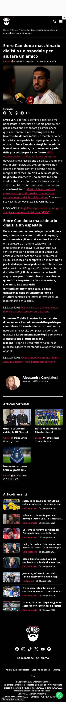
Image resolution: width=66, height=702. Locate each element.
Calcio (6, 61)
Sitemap (57, 669)
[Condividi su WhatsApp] (16, 113)
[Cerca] (54, 21)
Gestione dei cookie (41, 669)
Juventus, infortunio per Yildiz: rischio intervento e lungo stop (40, 575)
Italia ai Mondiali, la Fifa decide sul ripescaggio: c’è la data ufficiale (48, 434)
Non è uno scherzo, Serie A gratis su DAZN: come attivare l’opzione (16, 471)
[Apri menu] (61, 21)
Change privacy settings (12, 699)
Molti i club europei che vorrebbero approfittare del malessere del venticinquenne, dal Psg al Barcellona (29, 193)
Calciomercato (29, 508)
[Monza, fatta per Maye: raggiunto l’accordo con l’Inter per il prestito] (11, 606)
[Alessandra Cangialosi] (13, 383)
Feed (33, 676)
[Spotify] (49, 649)
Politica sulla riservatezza (17, 669)
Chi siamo (42, 658)
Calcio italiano (29, 551)
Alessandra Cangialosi (40, 377)
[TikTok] (30, 649)
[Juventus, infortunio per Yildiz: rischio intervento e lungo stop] (11, 577)
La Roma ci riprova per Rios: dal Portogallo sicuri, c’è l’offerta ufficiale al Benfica (40, 533)
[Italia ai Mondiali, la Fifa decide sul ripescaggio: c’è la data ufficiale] (49, 417)
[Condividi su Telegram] (22, 113)
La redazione (25, 658)
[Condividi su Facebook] (4, 113)
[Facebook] (17, 649)
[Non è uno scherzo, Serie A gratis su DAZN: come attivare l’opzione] (17, 455)
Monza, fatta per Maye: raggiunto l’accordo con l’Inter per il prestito (42, 604)
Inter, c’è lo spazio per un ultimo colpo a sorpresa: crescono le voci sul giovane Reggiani (41, 504)
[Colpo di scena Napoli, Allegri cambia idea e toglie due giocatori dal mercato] (11, 562)
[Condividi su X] (10, 113)
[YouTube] (43, 649)
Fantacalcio (28, 581)
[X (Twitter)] (36, 649)
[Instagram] (23, 649)
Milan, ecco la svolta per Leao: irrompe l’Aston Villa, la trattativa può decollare (41, 518)
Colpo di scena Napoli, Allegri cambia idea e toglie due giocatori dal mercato (42, 562)
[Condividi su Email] (27, 113)
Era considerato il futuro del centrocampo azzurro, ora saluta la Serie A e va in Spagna (41, 591)
